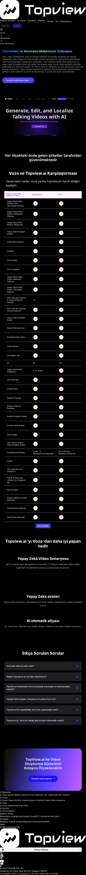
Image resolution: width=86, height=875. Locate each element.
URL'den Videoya (62, 795)
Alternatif (43, 822)
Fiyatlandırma (65, 21)
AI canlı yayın (53, 816)
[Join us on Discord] (43, 863)
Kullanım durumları (7, 20)
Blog (2, 822)
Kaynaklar (32, 20)
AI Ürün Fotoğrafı (7, 811)
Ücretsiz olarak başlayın (42, 779)
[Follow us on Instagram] (43, 858)
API (56, 21)
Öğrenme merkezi (31, 822)
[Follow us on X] (43, 853)
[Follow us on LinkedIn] (43, 856)
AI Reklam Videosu (20, 795)
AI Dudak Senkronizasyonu (53, 800)
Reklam (3, 816)
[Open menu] (1, 29)
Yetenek (50, 21)
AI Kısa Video (22, 805)
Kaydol (17, 26)
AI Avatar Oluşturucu (8, 800)
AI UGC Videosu (48, 795)
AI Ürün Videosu (34, 795)
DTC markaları (42, 816)
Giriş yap (5, 26)
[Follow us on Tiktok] (43, 866)
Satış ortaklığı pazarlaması (17, 816)
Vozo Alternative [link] (7, 43)
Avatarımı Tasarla (35, 800)
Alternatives (5, 38)
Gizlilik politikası (7, 827)
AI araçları (21, 20)
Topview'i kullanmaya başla (17, 80)
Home (2, 33)
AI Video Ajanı (6, 795)
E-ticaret (32, 816)
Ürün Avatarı (22, 800)
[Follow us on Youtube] (43, 861)
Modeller (41, 20)
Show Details (43, 526)
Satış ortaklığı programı (14, 822)
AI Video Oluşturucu (8, 805)
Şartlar (17, 827)
